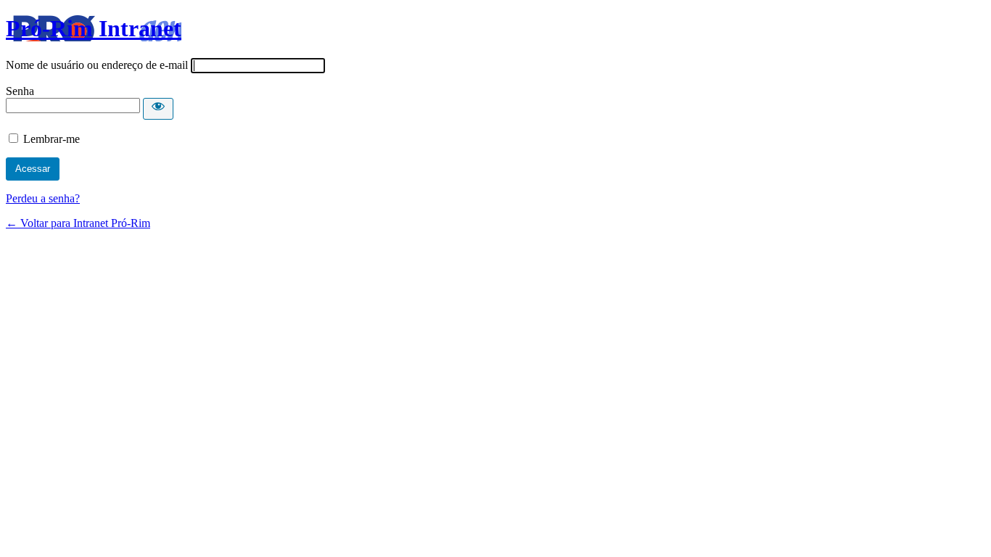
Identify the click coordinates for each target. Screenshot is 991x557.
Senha (20, 91)
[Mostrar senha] (158, 109)
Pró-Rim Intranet (93, 28)
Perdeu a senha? (43, 198)
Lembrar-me (51, 139)
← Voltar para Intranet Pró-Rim (78, 223)
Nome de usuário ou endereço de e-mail (97, 65)
